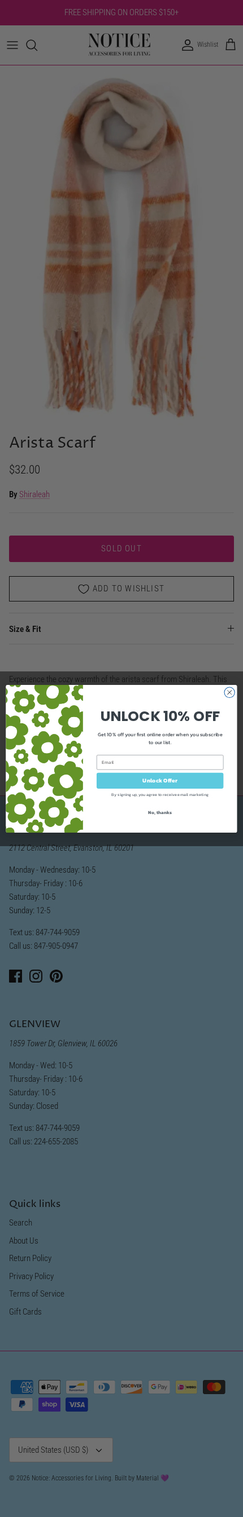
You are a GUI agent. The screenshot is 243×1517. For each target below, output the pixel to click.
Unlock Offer (159, 780)
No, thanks (159, 812)
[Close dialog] (229, 692)
